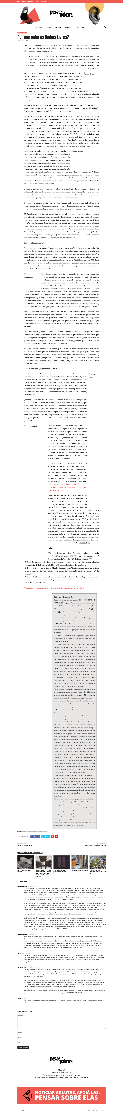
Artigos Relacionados (25, 852)
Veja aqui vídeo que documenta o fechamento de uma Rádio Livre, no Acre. (54, 588)
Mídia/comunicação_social (28, 831)
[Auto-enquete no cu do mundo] (25, 862)
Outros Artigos (37, 852)
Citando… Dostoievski (24, 845)
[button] (105, 27)
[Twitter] (106, 1)
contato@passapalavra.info (61, 1072)
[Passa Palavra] (61, 14)
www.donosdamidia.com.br (36, 580)
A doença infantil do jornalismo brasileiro (59, 871)
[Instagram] (103, 1)
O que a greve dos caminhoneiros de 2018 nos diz (98, 871)
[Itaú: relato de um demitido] (79, 862)
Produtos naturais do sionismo (95, 845)
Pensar (58, 27)
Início (37, 1)
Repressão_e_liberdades (41, 831)
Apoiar (48, 27)
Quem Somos (80, 27)
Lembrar (68, 27)
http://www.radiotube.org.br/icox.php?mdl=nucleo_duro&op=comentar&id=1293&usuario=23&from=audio (67, 487)
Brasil (28, 31)
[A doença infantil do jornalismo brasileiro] (61, 862)
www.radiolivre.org (77, 214)
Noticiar (39, 27)
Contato (43, 1)
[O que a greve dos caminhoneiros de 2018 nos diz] (98, 862)
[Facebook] (101, 1)
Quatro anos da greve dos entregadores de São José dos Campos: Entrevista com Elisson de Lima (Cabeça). (43, 873)
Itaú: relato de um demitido (79, 870)
